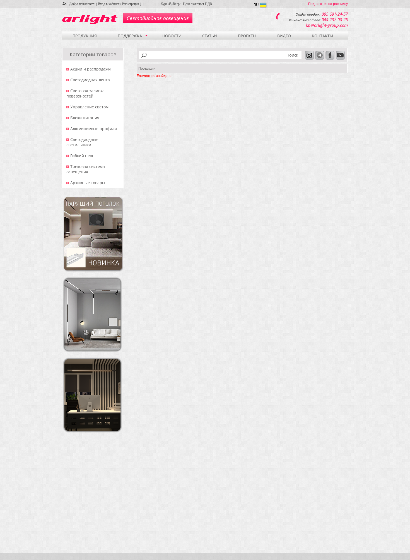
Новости (172, 35)
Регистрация (130, 4)
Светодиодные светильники (82, 142)
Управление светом (89, 106)
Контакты (322, 35)
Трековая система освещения (85, 169)
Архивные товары (87, 182)
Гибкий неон (82, 155)
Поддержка (130, 35)
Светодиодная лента (90, 79)
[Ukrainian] (263, 6)
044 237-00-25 (335, 19)
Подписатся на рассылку (328, 4)
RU (256, 5)
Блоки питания (84, 117)
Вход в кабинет (108, 4)
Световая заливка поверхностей (85, 93)
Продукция (85, 35)
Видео (284, 35)
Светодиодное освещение (158, 18)
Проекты (247, 35)
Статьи (209, 35)
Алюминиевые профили (93, 128)
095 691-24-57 (335, 14)
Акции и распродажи (90, 69)
